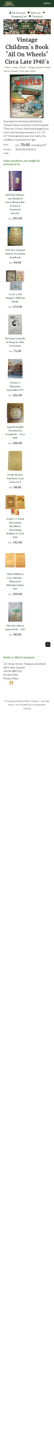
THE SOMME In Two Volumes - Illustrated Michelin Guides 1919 (15, 581)
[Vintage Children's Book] (26, 118)
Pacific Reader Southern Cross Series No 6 (15, 478)
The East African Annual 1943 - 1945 (15, 627)
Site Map (45, 701)
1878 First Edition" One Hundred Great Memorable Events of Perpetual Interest (15, 204)
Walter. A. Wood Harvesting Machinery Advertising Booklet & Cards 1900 (15, 528)
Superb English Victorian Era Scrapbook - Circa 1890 (15, 432)
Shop (15, 67)
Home (8, 67)
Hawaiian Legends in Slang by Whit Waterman (15, 342)
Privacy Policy (11, 678)
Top (47, 644)
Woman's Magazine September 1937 (15, 386)
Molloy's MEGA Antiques (28, 701)
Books (23, 67)
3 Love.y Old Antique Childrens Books (15, 298)
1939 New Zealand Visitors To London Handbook (15, 253)
